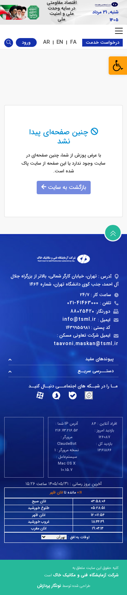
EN (59, 42)
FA (73, 42)
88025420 (82, 311)
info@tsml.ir (79, 319)
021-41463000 (82, 303)
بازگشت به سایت (66, 187)
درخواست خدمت (102, 42)
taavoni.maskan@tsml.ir (86, 344)
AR (46, 42)
